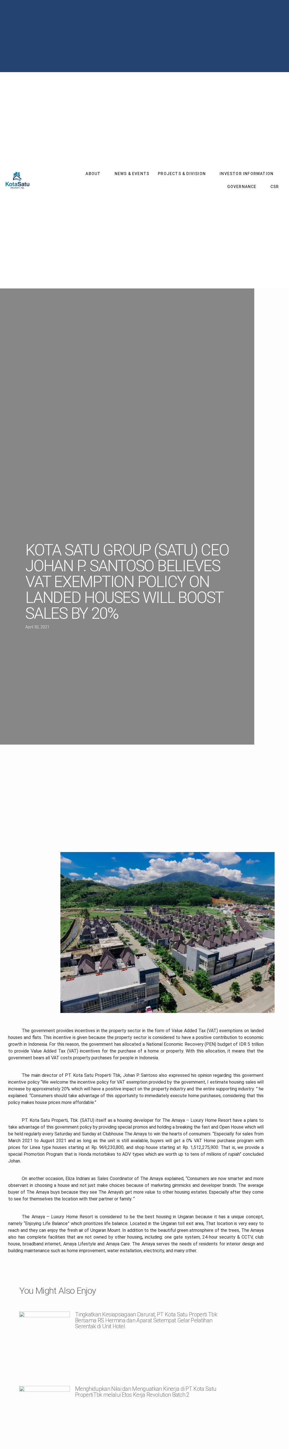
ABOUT (93, 174)
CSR (274, 187)
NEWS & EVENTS (132, 174)
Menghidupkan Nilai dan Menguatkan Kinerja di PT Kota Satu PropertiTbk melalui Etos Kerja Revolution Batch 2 (145, 1393)
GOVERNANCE (242, 187)
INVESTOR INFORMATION (246, 174)
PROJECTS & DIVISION (182, 174)
